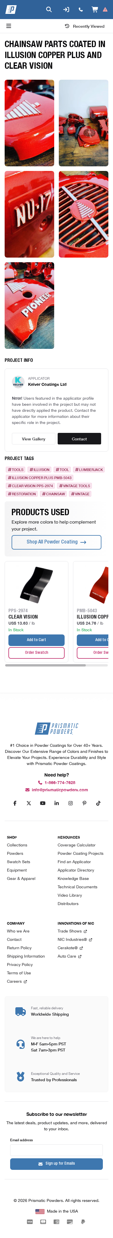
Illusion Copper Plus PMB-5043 (42, 477)
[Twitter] (28, 803)
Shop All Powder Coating (52, 542)
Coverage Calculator (77, 845)
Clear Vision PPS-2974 (32, 485)
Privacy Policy (20, 965)
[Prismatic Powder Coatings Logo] (11, 9)
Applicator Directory (76, 870)
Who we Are (18, 931)
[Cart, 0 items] (100, 9)
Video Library (70, 896)
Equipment (17, 870)
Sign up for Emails (60, 1164)
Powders (15, 854)
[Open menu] (8, 26)
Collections (17, 845)
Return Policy (19, 948)
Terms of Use (19, 973)
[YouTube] (42, 803)
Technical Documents (77, 887)
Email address (21, 1139)
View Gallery (33, 439)
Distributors (68, 904)
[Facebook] (15, 803)
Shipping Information (26, 957)
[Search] (49, 9)
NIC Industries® (72, 940)
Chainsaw (55, 494)
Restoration (24, 494)
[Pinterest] (84, 803)
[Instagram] (70, 803)
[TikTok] (98, 803)
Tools (17, 469)
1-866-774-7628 (60, 783)
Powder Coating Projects (80, 854)
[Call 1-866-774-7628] (81, 9)
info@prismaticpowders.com (60, 790)
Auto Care (67, 957)
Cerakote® (68, 948)
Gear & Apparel (21, 879)
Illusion (42, 469)
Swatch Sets (18, 862)
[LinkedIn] (56, 803)
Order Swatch (36, 653)
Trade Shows (70, 931)
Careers (14, 982)
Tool (64, 469)
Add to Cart (36, 640)
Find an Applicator (74, 862)
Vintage (82, 494)
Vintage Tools (76, 485)
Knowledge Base (73, 879)
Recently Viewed (89, 26)
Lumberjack (91, 469)
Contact (79, 439)
